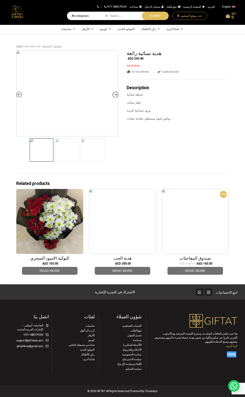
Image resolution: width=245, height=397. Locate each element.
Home (19, 46)
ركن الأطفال (148, 29)
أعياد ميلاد (46, 46)
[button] (234, 386)
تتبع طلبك (171, 6)
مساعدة (134, 6)
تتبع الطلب (136, 330)
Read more (50, 271)
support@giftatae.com (29, 340)
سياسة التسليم (134, 368)
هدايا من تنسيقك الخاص (82, 344)
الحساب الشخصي (132, 325)
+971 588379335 (116, 6)
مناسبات (66, 29)
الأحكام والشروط (132, 349)
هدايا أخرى (173, 29)
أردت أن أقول (87, 330)
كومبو (103, 29)
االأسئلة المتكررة (132, 344)
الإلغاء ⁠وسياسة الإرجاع (130, 363)
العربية (211, 6)
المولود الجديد (126, 29)
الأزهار (86, 29)
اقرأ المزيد (231, 346)
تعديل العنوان (134, 335)
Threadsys (151, 391)
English (226, 6)
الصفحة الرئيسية (192, 6)
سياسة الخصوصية (132, 354)
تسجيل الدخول (153, 6)
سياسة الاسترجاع (132, 359)
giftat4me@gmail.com (30, 346)
